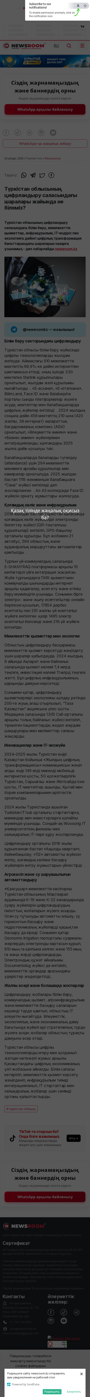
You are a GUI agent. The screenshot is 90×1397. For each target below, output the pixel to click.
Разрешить (52, 1391)
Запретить (74, 1391)
